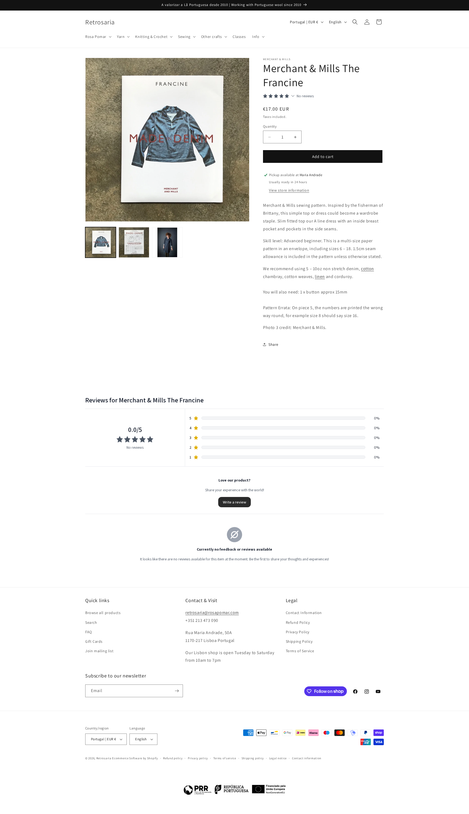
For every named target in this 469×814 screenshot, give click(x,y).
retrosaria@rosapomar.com (212, 612)
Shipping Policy (299, 641)
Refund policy (172, 758)
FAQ (88, 631)
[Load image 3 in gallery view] (167, 242)
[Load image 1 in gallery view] (100, 242)
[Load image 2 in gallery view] (134, 242)
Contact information (306, 758)
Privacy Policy (297, 631)
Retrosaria (104, 758)
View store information (289, 190)
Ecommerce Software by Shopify (135, 758)
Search (91, 622)
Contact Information (304, 612)
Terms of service (224, 758)
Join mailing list (99, 650)
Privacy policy (198, 758)
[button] (98, 36)
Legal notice (278, 758)
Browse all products (103, 612)
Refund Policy (298, 622)
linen (320, 276)
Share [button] (273, 344)
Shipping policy (253, 758)
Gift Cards (94, 641)
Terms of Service (300, 650)
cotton (367, 269)
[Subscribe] (177, 690)
